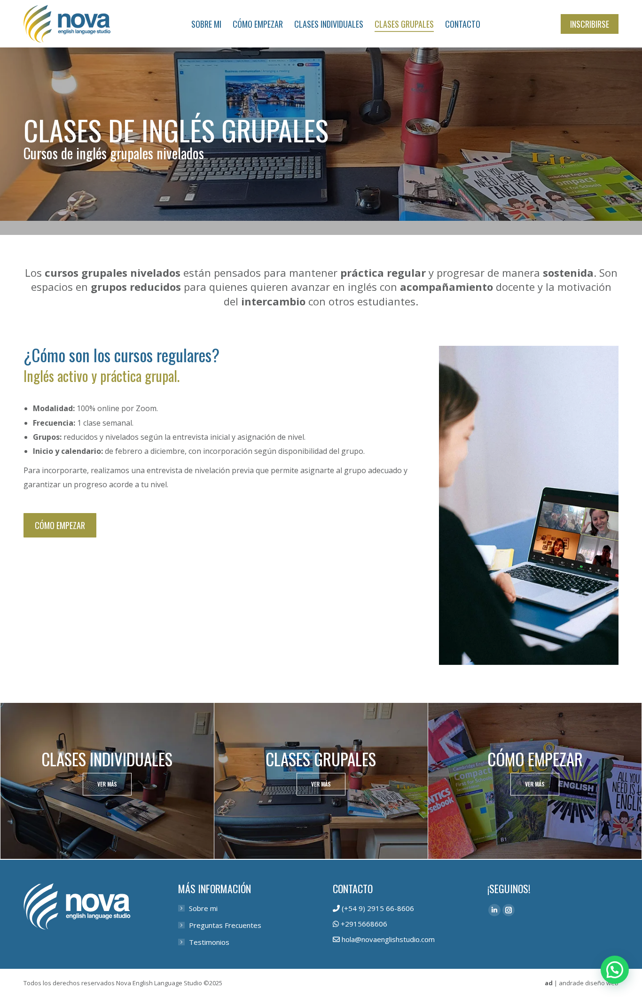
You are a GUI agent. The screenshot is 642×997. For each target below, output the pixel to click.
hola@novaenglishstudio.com (388, 939)
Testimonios (209, 942)
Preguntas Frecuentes (225, 925)
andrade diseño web (589, 983)
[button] (615, 970)
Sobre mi (203, 908)
